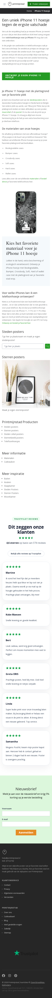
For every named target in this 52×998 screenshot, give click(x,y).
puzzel (19, 112)
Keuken (7, 482)
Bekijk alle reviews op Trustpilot (26, 553)
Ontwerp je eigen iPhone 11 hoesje (23, 76)
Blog (6, 920)
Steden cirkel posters (14, 434)
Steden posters (11, 426)
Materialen (9, 458)
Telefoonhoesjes (12, 441)
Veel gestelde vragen (13, 924)
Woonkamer (10, 496)
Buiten (7, 478)
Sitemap (7, 932)
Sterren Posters (11, 493)
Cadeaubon (9, 461)
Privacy (7, 889)
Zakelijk (7, 928)
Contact (7, 885)
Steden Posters (11, 489)
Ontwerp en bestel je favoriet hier (16, 323)
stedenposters (36, 100)
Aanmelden (26, 832)
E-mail (5, 819)
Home (29, 11)
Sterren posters (11, 430)
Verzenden (8, 897)
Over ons (8, 912)
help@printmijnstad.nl (11, 858)
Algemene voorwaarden (14, 893)
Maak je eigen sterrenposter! (15, 410)
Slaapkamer (9, 485)
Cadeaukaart (9, 916)
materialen (34, 178)
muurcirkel (6, 112)
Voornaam (7, 808)
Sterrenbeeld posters (14, 437)
